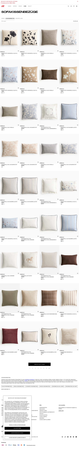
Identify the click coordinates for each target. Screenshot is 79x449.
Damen (9, 6)
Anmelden (61, 410)
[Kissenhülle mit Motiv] (30, 260)
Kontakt (42, 413)
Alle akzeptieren (17, 428)
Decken (26, 380)
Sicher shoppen (43, 415)
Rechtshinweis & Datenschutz (47, 412)
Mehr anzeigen (5, 389)
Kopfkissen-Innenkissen (29, 379)
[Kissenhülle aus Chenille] (49, 37)
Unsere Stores (43, 410)
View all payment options (31, 445)
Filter (74, 21)
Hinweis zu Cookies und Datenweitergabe (17, 424)
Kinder (20, 6)
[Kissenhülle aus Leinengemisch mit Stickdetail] (49, 112)
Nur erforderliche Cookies (17, 432)
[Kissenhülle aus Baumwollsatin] (10, 186)
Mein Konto (42, 409)
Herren (15, 6)
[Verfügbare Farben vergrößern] (22, 130)
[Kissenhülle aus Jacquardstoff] (30, 112)
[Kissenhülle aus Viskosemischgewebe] (49, 298)
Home (25, 6)
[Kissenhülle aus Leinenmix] (30, 223)
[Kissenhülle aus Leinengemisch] (49, 223)
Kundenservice (43, 407)
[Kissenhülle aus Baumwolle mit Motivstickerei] (49, 336)
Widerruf (42, 418)
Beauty (30, 6)
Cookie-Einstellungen (45, 419)
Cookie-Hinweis (43, 416)
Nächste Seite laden (39, 364)
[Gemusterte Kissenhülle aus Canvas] (10, 37)
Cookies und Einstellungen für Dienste (17, 437)
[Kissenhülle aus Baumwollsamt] (10, 336)
